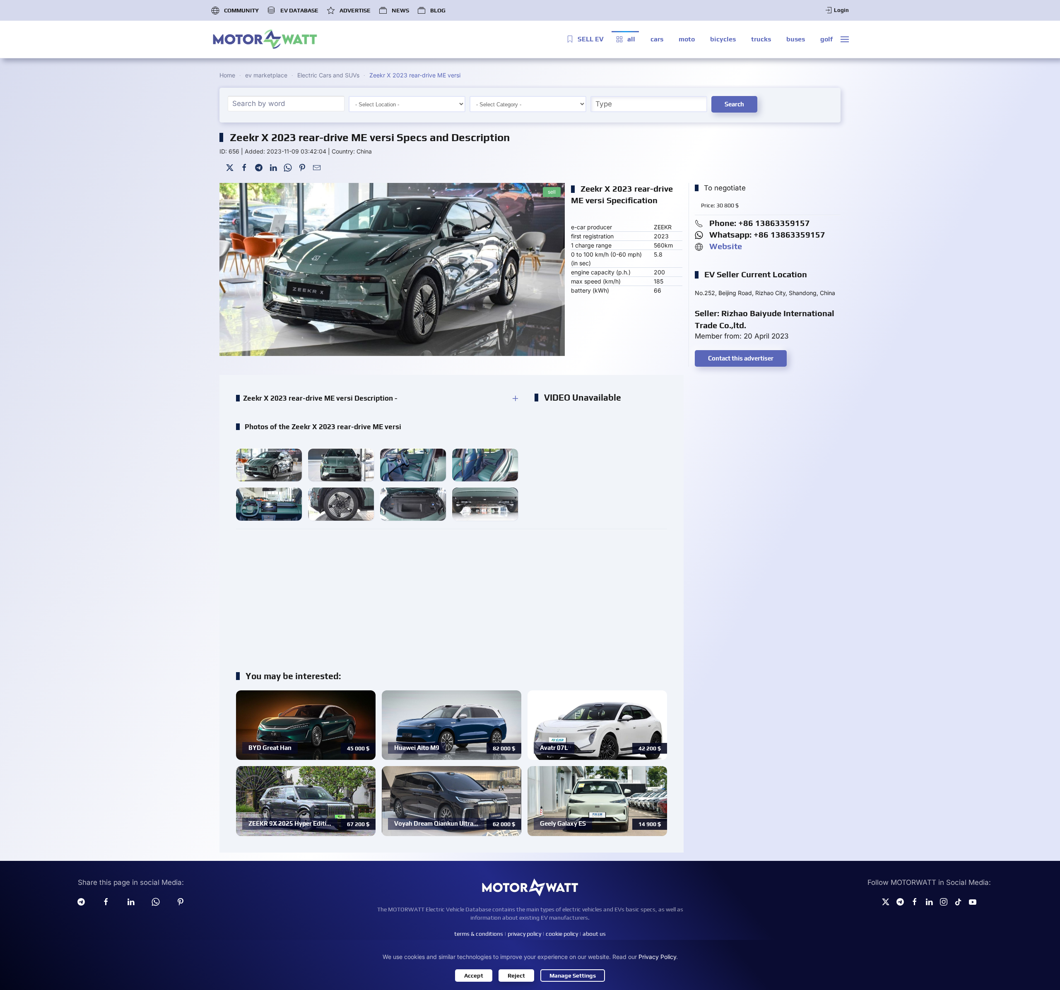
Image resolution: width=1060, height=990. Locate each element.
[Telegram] (259, 167)
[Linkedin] (131, 901)
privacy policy (524, 933)
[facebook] (106, 901)
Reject (516, 975)
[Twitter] (230, 167)
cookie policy (562, 933)
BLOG (438, 10)
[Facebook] (244, 167)
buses (795, 39)
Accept (473, 975)
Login (841, 10)
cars (656, 39)
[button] (845, 39)
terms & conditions (478, 933)
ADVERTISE (355, 10)
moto (687, 39)
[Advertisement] (451, 596)
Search (734, 104)
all (631, 39)
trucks (761, 39)
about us (594, 933)
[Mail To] (317, 167)
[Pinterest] (302, 167)
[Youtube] (972, 901)
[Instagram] (944, 901)
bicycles (723, 39)
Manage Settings (572, 975)
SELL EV (591, 39)
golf (826, 39)
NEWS (400, 10)
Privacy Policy (657, 956)
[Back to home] (265, 39)
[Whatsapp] (156, 901)
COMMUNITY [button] (241, 10)
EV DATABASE (299, 10)
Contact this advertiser (740, 358)
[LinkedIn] (273, 167)
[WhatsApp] (288, 167)
